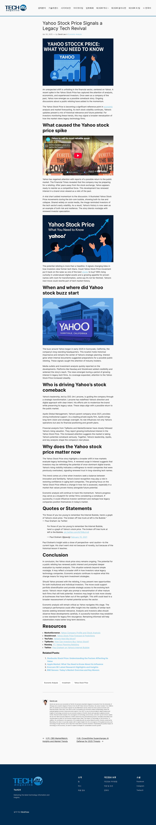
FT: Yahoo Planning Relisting (66, 644)
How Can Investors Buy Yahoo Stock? (72, 642)
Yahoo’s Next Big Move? (65, 639)
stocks (85, 272)
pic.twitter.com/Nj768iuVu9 (76, 532)
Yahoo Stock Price (81, 683)
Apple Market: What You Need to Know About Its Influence (75, 664)
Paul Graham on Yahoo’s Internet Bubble (70, 647)
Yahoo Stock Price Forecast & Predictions (76, 636)
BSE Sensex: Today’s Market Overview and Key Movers (73, 670)
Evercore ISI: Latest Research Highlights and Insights (72, 667)
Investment (66, 683)
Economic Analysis (75, 34)
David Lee (62, 34)
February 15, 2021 (79, 537)
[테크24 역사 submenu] (108, 8)
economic (108, 107)
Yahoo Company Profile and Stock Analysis (80, 633)
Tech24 (17, 790)
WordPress (25, 812)
